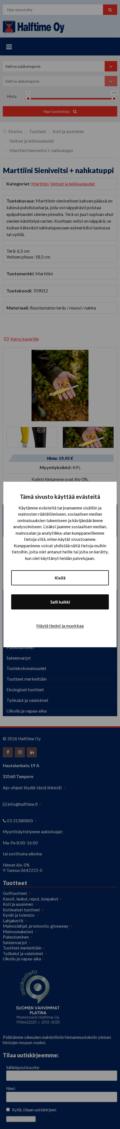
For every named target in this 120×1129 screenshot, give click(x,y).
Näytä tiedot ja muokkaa (60, 625)
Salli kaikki (60, 601)
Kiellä (60, 577)
